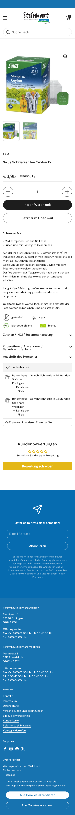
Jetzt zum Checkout (37, 218)
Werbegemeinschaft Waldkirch (22, 766)
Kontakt (8, 696)
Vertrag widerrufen (14, 730)
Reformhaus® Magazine (17, 725)
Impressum (10, 701)
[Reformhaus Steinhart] (36, 18)
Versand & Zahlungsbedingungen (23, 710)
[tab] (21, 389)
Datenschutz (11, 705)
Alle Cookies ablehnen (38, 805)
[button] (8, 192)
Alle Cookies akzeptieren (37, 795)
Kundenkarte (11, 720)
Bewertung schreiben (37, 466)
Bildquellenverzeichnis (16, 715)
